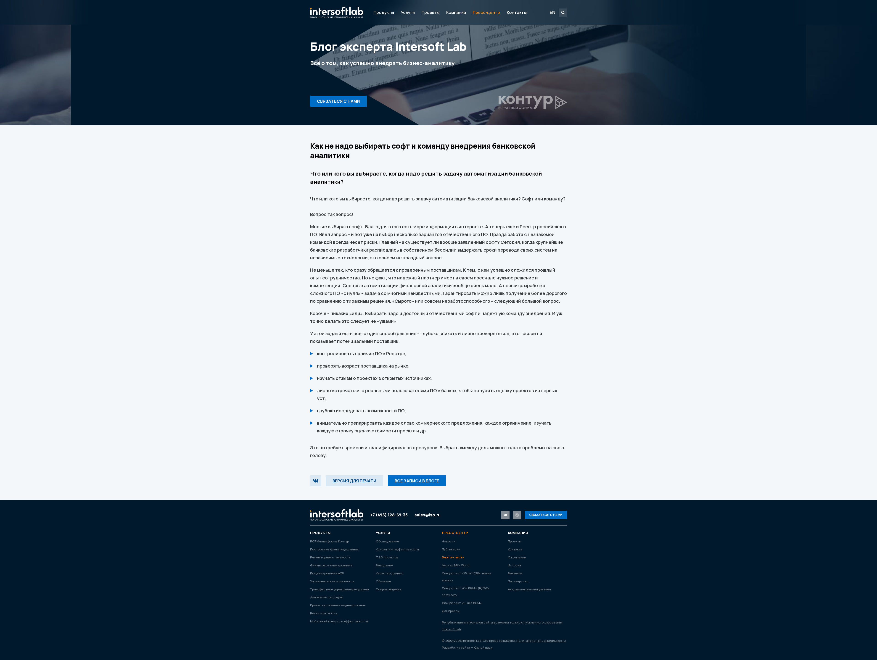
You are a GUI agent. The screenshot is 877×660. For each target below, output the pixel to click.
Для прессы (451, 611)
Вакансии (515, 573)
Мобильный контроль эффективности (339, 621)
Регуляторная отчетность (330, 557)
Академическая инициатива (529, 589)
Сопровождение (388, 589)
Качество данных (389, 573)
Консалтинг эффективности (397, 549)
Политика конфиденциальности (541, 641)
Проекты (430, 12)
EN (552, 12)
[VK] (315, 480)
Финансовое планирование (331, 565)
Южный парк (483, 647)
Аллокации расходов (326, 597)
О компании (517, 557)
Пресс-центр (486, 12)
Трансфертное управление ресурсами (339, 589)
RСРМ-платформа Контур (329, 541)
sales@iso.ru (428, 515)
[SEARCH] (563, 12)
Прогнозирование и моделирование (338, 605)
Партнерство (518, 581)
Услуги (408, 12)
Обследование (387, 541)
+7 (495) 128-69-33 (389, 515)
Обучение (383, 581)
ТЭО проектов (387, 557)
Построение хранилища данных (334, 549)
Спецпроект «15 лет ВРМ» (461, 603)
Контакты (517, 12)
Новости (448, 541)
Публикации (451, 549)
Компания (456, 12)
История (514, 565)
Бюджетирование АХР (327, 573)
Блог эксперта (453, 557)
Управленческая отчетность (332, 581)
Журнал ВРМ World (455, 565)
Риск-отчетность (323, 613)
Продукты (384, 12)
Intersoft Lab (336, 12)
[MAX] (517, 515)
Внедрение (384, 565)
